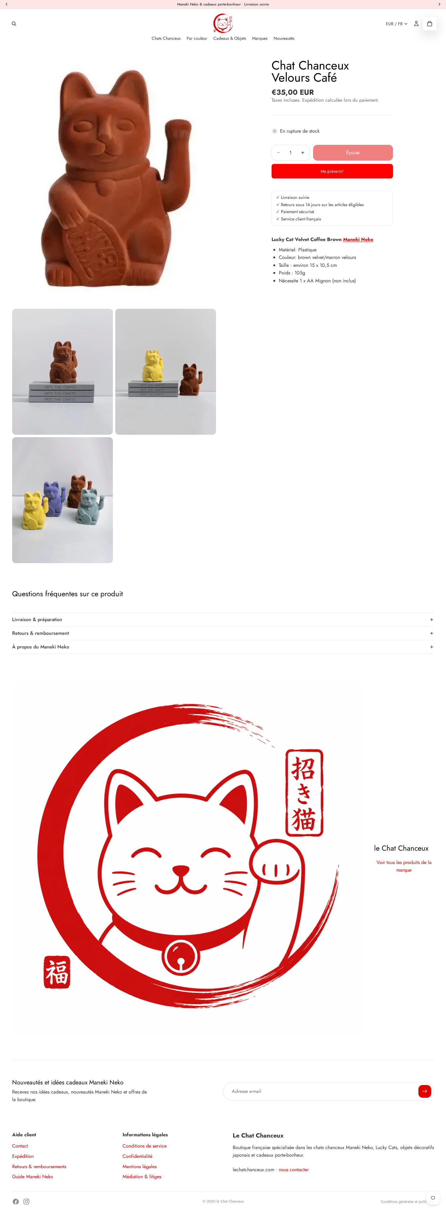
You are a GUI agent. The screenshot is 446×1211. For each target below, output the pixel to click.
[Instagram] (26, 1201)
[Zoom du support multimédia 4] (62, 500)
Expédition (23, 1156)
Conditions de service (145, 1145)
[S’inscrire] (424, 1091)
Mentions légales (140, 1166)
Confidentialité (137, 1156)
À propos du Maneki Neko (40, 646)
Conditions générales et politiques (407, 1201)
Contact (20, 1145)
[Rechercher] (14, 23)
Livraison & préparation (37, 619)
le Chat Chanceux (230, 1201)
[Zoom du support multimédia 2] (62, 372)
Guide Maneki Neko (32, 1176)
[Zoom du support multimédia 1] (114, 179)
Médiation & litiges (142, 1176)
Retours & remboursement (40, 633)
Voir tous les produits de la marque (404, 866)
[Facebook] (15, 1201)
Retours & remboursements (39, 1166)
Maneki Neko (358, 239)
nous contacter (294, 1169)
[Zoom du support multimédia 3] (165, 372)
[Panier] (429, 23)
